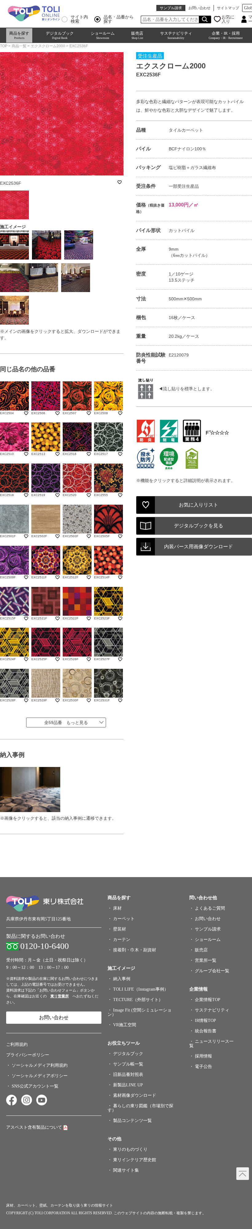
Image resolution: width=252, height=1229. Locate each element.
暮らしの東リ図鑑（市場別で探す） (140, 1108)
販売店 (137, 35)
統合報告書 (205, 1031)
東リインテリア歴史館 (134, 1160)
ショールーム (103, 35)
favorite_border (119, 182)
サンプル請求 (171, 8)
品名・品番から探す (119, 19)
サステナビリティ (176, 35)
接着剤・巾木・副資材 (134, 950)
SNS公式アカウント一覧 (35, 1086)
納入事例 (121, 979)
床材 (117, 908)
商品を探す (19, 35)
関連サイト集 (126, 1170)
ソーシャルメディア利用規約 (40, 1065)
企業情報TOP (207, 999)
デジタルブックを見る (198, 525)
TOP (3, 46)
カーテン (121, 939)
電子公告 (203, 1066)
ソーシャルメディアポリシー (40, 1075)
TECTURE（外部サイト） (138, 999)
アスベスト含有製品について (34, 1127)
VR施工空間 (124, 1025)
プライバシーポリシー (27, 1055)
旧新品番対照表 (128, 1074)
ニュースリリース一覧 (211, 1043)
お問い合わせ (199, 8)
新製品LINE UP (128, 1085)
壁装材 (119, 929)
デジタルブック (60, 35)
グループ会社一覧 (212, 971)
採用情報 (203, 1056)
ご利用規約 (17, 1044)
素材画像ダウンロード (134, 1095)
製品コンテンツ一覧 (132, 1120)
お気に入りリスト (198, 504)
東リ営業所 (59, 996)
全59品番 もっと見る (66, 722)
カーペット (124, 918)
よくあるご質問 (210, 908)
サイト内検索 (79, 19)
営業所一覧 (205, 960)
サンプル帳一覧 (128, 1064)
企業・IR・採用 (226, 35)
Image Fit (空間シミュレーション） (139, 1012)
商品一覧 (19, 46)
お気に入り (228, 19)
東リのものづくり (130, 1149)
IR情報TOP (205, 1020)
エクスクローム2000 (48, 46)
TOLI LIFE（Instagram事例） (140, 989)
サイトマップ (228, 8)
